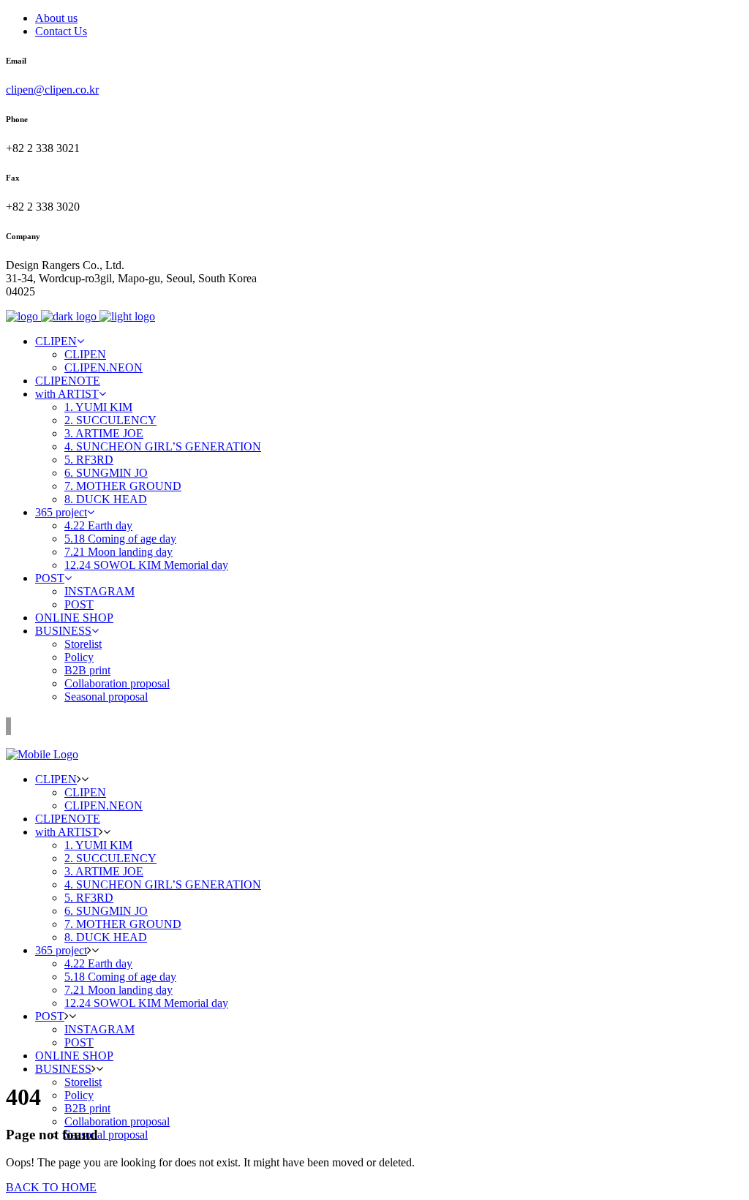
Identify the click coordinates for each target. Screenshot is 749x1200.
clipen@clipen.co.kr (52, 89)
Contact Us (61, 31)
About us (56, 18)
